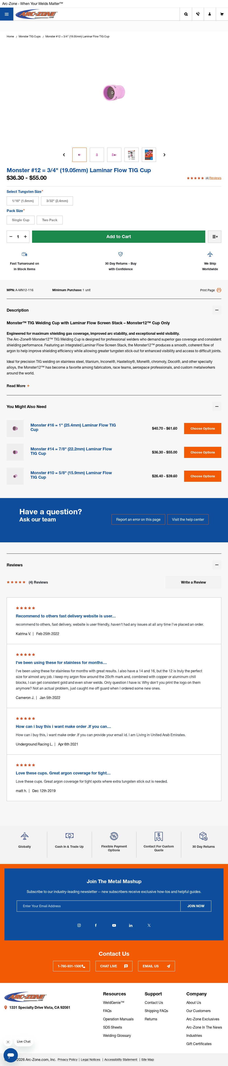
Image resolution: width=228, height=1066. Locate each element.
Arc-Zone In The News (204, 1027)
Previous (64, 154)
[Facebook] (95, 925)
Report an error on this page (138, 519)
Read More (16, 386)
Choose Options (203, 429)
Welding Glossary (117, 1035)
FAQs (107, 1011)
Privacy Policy (67, 1060)
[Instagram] (79, 925)
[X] (149, 925)
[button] (24, 838)
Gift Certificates (199, 1043)
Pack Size (16, 210)
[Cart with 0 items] (222, 14)
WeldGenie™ (113, 1002)
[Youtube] (114, 925)
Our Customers (198, 1011)
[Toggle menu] (6, 14)
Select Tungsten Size (25, 191)
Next (164, 154)
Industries (194, 1035)
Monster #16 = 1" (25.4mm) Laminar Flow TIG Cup (73, 427)
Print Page (207, 290)
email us (151, 966)
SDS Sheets (112, 1027)
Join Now (195, 906)
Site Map (147, 1060)
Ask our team (37, 519)
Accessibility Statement (121, 1060)
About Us (193, 1002)
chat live (108, 966)
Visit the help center (188, 519)
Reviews (215, 178)
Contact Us (154, 1002)
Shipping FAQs (156, 1011)
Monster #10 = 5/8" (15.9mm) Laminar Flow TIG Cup (71, 475)
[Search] (186, 14)
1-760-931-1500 (69, 966)
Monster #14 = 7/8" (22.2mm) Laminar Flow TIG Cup (71, 451)
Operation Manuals (118, 1019)
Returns (151, 1019)
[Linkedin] (130, 925)
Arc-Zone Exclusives (202, 1019)
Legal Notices (91, 1060)
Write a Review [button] (193, 582)
